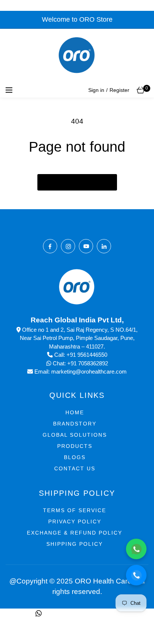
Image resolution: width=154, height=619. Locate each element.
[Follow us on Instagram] (68, 246)
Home (74, 412)
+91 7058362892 (87, 363)
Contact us (74, 468)
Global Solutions (75, 435)
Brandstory (74, 424)
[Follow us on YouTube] (86, 246)
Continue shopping (77, 182)
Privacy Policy (74, 521)
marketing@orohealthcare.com (89, 371)
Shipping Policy (74, 544)
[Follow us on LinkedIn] (104, 246)
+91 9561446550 (87, 355)
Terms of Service (74, 510)
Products (74, 446)
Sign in (96, 90)
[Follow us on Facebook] (50, 246)
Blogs (75, 457)
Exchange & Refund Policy (74, 533)
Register (119, 90)
